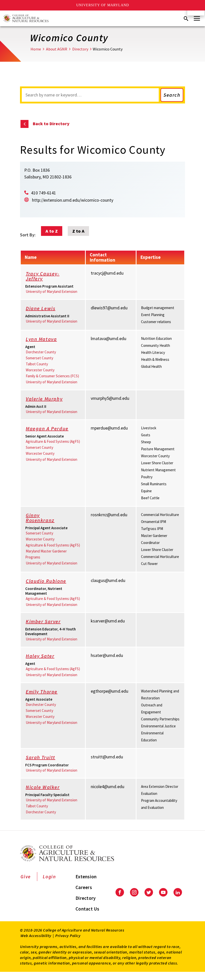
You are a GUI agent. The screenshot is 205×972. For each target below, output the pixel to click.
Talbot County (37, 364)
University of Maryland (102, 5)
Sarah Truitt (40, 757)
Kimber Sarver (43, 621)
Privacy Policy (67, 935)
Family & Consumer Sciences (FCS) (52, 376)
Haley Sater (40, 656)
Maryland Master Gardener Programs (46, 554)
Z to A (78, 231)
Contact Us (88, 909)
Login (49, 877)
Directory (80, 48)
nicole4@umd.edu (107, 786)
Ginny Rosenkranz (40, 517)
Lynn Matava (41, 339)
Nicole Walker (43, 787)
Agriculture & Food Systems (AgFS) (53, 441)
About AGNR (56, 48)
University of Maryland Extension (51, 291)
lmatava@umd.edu (108, 338)
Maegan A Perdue (47, 428)
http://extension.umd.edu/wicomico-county (72, 200)
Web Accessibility (36, 935)
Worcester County (40, 370)
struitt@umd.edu (107, 757)
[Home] (26, 18)
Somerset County (39, 358)
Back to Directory (51, 123)
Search (172, 95)
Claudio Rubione (46, 581)
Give (25, 877)
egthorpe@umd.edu (109, 691)
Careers (84, 887)
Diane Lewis (40, 308)
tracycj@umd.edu (107, 273)
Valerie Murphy (44, 399)
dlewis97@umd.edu (109, 308)
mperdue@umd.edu (109, 428)
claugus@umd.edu (108, 580)
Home (35, 48)
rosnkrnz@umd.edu (109, 514)
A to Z (52, 231)
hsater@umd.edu (107, 655)
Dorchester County (41, 352)
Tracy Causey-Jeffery (43, 276)
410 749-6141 (43, 193)
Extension (86, 877)
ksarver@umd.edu (108, 621)
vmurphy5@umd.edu (110, 398)
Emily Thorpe (42, 691)
